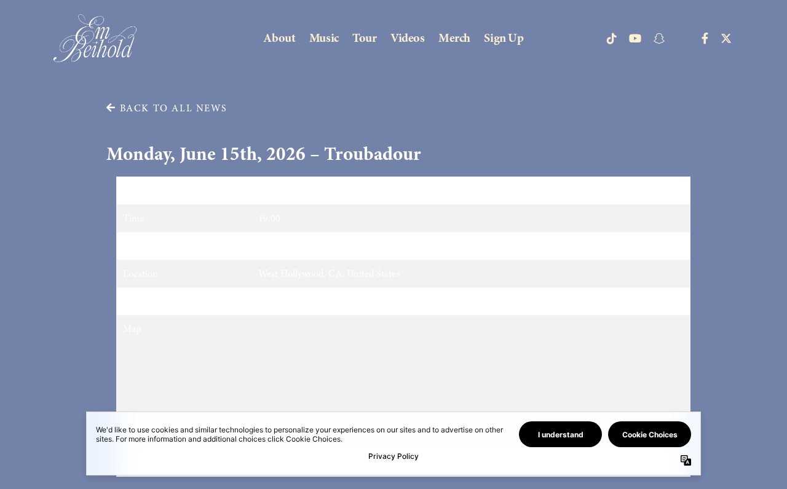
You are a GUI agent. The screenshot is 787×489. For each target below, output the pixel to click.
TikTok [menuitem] (612, 38)
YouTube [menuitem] (635, 38)
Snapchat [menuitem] (659, 38)
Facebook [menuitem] (704, 38)
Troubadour (282, 246)
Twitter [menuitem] (726, 38)
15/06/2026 (281, 190)
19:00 (269, 218)
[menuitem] (279, 38)
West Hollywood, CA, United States (329, 273)
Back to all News (171, 108)
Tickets (272, 301)
